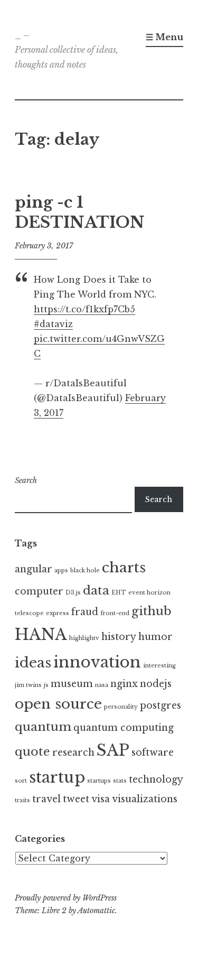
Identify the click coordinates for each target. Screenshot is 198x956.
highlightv (84, 638)
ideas (33, 662)
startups (99, 780)
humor (155, 637)
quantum (43, 726)
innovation (97, 662)
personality (121, 706)
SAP (113, 750)
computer (39, 591)
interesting (159, 665)
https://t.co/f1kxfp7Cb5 (84, 309)
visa (100, 799)
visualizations (144, 799)
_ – (22, 35)
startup (57, 777)
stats (120, 780)
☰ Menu (164, 37)
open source (58, 703)
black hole (85, 570)
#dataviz (53, 324)
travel (46, 799)
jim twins (28, 685)
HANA (41, 634)
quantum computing (123, 728)
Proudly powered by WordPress (66, 898)
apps (61, 570)
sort (21, 780)
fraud (84, 612)
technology (156, 779)
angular (33, 569)
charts (124, 567)
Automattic (96, 910)
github (151, 611)
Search (26, 480)
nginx (124, 684)
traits (22, 800)
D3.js (73, 592)
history (118, 637)
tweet (76, 799)
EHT (118, 592)
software (152, 752)
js (46, 685)
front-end (114, 613)
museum (72, 684)
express (57, 613)
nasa (101, 685)
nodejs (156, 684)
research (73, 752)
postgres (160, 705)
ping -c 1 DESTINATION (80, 212)
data (96, 590)
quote (32, 751)
